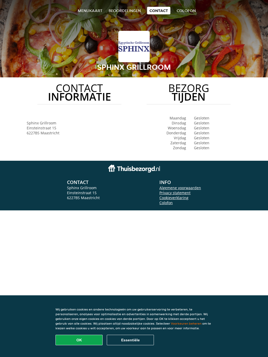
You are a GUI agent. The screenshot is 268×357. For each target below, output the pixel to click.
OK (79, 340)
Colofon (166, 202)
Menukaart (90, 10)
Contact (158, 10)
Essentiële (130, 340)
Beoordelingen (125, 10)
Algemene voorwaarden (180, 187)
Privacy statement (175, 192)
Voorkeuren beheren (186, 323)
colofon (186, 10)
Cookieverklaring (173, 197)
